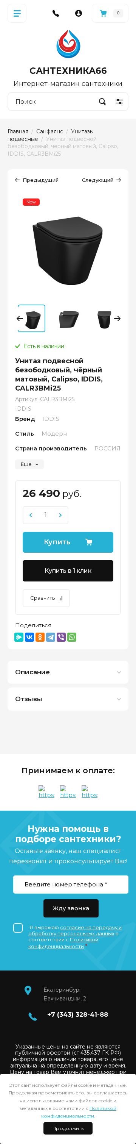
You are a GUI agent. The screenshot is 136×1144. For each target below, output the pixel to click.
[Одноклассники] (40, 637)
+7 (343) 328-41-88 (77, 1014)
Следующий (97, 180)
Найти (102, 101)
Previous (21, 318)
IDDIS (23, 408)
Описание (32, 672)
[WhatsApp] (71, 637)
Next (116, 318)
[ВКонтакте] (29, 637)
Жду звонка (71, 908)
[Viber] (61, 637)
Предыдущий (41, 180)
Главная (18, 131)
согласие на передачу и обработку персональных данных (75, 930)
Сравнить (42, 598)
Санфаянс (49, 131)
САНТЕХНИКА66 (68, 71)
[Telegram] (50, 637)
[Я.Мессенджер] (18, 637)
